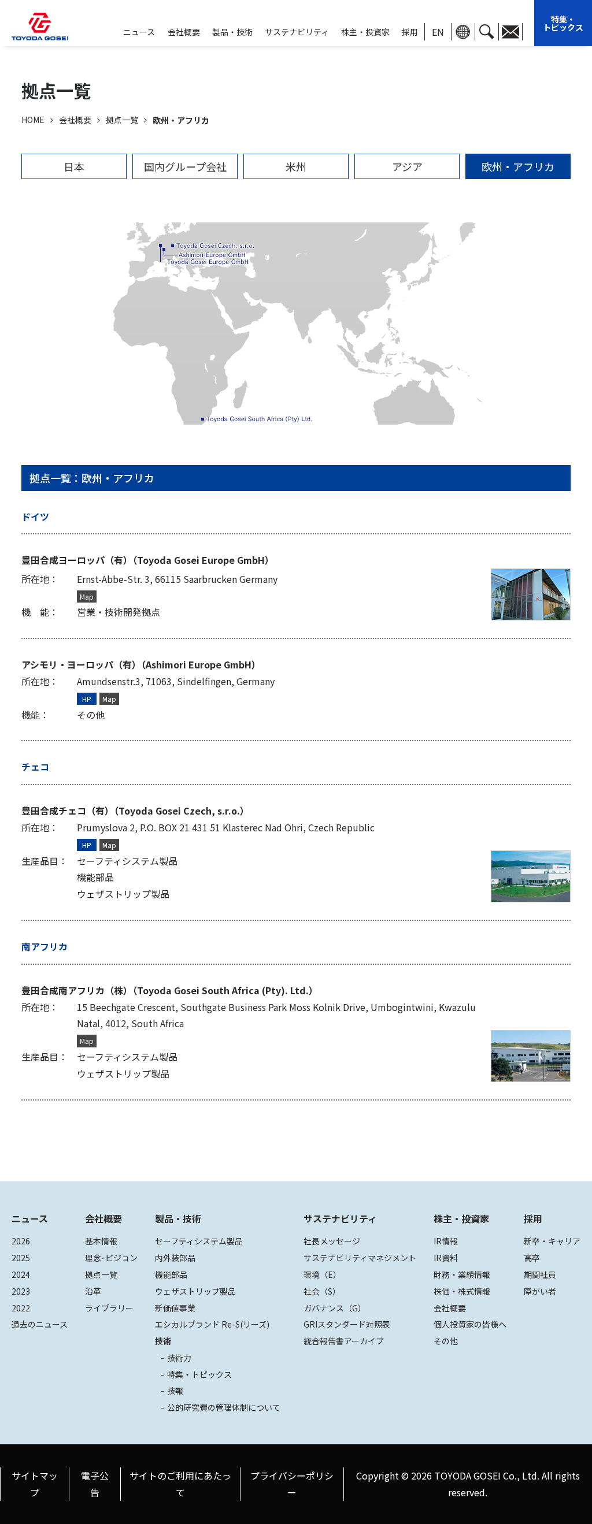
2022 (21, 1308)
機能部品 (171, 1274)
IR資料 (446, 1257)
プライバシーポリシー (292, 1484)
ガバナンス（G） (335, 1308)
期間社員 (540, 1274)
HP (86, 699)
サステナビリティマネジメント (360, 1257)
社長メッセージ (332, 1241)
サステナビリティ (297, 32)
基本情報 (101, 1241)
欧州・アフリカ (518, 166)
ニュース (30, 1218)
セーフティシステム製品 (199, 1241)
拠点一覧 (101, 1274)
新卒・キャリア (552, 1241)
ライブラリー (109, 1308)
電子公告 (95, 1484)
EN (438, 31)
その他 (446, 1341)
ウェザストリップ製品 (195, 1291)
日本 (74, 166)
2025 (21, 1257)
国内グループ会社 (185, 166)
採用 (410, 32)
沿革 (93, 1291)
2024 (21, 1274)
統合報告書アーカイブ (344, 1341)
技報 (175, 1390)
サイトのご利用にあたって (180, 1484)
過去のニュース (40, 1324)
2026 (21, 1241)
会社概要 (184, 32)
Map (87, 596)
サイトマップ (35, 1484)
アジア (407, 166)
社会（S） (322, 1291)
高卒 (532, 1257)
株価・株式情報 (462, 1291)
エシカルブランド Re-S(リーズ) (212, 1324)
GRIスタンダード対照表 (347, 1324)
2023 (21, 1291)
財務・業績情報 (462, 1274)
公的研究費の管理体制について (223, 1407)
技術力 (179, 1357)
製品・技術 (178, 1218)
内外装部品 (175, 1257)
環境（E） (322, 1274)
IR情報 (446, 1241)
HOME (33, 119)
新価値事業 (175, 1308)
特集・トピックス (563, 23)
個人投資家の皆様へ (470, 1324)
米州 (296, 166)
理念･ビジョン (111, 1257)
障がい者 (540, 1291)
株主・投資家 (365, 32)
